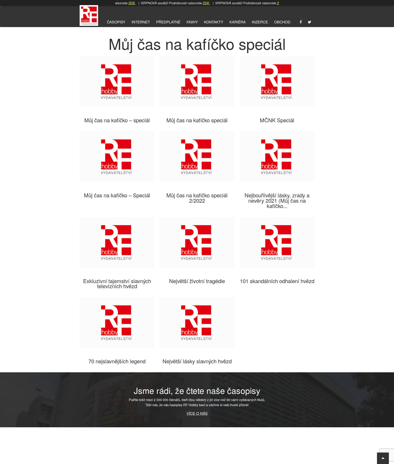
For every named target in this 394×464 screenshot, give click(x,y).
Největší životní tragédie (197, 281)
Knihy (192, 21)
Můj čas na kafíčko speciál (197, 120)
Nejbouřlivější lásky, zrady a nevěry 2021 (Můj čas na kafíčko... (277, 200)
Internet (141, 21)
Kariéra (237, 21)
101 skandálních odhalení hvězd (277, 281)
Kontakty (213, 21)
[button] (383, 458)
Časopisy (116, 21)
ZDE (122, 3)
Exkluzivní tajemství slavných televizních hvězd (117, 283)
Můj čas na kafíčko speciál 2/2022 (197, 197)
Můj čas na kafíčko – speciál (117, 120)
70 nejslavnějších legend (116, 361)
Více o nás (197, 413)
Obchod (282, 21)
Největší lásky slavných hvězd (197, 361)
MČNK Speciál (277, 120)
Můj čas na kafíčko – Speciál (117, 195)
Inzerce (260, 21)
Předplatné (168, 21)
